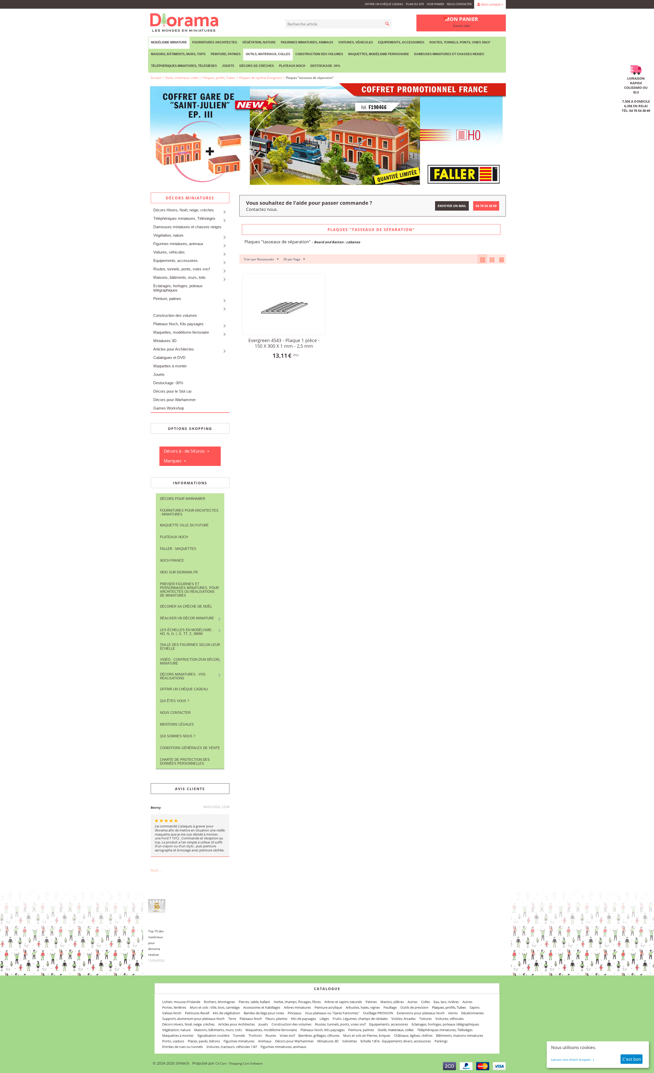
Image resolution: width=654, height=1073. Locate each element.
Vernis (453, 1013)
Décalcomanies (472, 1013)
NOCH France (172, 560)
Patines (371, 1001)
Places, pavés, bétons (204, 1041)
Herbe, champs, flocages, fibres (297, 1001)
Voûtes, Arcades (403, 1018)
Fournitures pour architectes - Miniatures (189, 512)
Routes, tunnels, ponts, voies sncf (459, 42)
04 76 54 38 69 (486, 206)
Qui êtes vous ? (174, 701)
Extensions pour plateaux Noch (421, 1013)
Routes (270, 1035)
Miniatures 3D (165, 341)
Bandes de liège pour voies (264, 1013)
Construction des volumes (319, 54)
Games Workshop (168, 408)
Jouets (228, 66)
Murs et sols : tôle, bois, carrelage (215, 1007)
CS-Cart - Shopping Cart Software (239, 1063)
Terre (232, 1018)
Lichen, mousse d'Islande (181, 1001)
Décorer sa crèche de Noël (186, 606)
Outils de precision (414, 1007)
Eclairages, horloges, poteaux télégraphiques (178, 288)
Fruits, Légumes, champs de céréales (360, 1018)
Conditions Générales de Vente (190, 748)
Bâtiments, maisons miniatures (459, 1035)
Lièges (324, 1018)
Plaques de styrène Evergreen (260, 78)
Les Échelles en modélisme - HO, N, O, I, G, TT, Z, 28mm (187, 632)
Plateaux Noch (292, 66)
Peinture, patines (226, 54)
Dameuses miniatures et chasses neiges (449, 54)
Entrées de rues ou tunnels (182, 1046)
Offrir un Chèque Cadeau (384, 4)
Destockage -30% (325, 66)
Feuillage (390, 1007)
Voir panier (435, 4)
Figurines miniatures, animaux (307, 42)
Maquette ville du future (184, 525)
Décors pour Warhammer (174, 399)
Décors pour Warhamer (182, 499)
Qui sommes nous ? (177, 736)
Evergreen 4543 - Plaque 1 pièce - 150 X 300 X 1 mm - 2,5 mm (284, 343)
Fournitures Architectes (214, 42)
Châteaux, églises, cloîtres (413, 1035)
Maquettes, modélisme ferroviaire (181, 332)
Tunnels (239, 1035)
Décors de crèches (256, 66)
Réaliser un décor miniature (187, 618)
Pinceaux (294, 1013)
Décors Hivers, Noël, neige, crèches (183, 210)
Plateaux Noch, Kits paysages (178, 324)
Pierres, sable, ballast (254, 1001)
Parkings (441, 1041)
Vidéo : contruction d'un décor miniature (189, 661)
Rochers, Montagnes (219, 1001)
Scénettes (349, 1041)
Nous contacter (459, 4)
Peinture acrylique (328, 1007)
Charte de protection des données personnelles (185, 761)
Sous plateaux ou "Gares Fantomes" (332, 1013)
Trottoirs (255, 1035)
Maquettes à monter (170, 366)
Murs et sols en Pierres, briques (366, 1035)
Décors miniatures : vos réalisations (183, 676)
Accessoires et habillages (261, 1007)
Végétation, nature (259, 42)
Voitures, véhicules (355, 42)
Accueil (156, 78)
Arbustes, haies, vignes (363, 1007)
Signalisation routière (213, 1035)
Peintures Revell (197, 1013)
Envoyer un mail (452, 206)
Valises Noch (171, 1013)
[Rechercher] (387, 23)
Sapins (475, 1007)
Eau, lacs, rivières (446, 1001)
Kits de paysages (303, 1018)
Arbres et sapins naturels (343, 1001)
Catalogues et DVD (169, 357)
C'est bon (631, 1059)
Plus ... (156, 870)
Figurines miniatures (239, 1041)
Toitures (425, 1018)
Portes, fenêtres (174, 1007)
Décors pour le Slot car (172, 391)
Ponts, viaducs (173, 1041)
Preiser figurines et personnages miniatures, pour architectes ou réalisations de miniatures (189, 589)
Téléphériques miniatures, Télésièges (184, 66)
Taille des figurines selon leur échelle (190, 646)
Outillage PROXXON (378, 1013)
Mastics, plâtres (392, 1001)
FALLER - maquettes (178, 549)
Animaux (265, 1041)
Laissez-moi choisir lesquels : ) (572, 1059)
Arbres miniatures (297, 1007)
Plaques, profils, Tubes (219, 78)
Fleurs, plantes (276, 1018)
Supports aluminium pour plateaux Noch (193, 1018)
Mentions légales (177, 724)
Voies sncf (287, 1035)
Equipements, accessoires (401, 42)
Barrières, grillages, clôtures (319, 1035)
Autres (412, 1001)
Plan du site (415, 4)
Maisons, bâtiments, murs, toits (178, 54)
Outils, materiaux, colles (268, 54)
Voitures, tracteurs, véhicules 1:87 (231, 1046)
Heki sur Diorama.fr (179, 572)
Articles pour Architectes (173, 349)
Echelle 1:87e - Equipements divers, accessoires (395, 1041)
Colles (425, 1001)
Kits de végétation (226, 1013)
